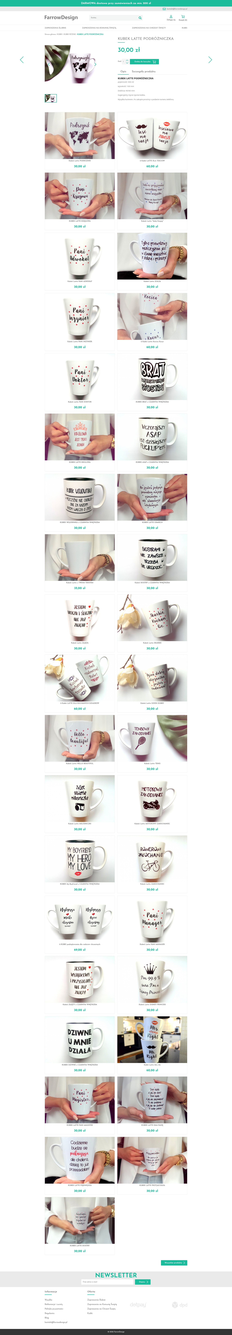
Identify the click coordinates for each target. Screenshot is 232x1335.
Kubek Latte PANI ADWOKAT (80, 281)
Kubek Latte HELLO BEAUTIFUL (79, 764)
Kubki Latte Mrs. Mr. (152, 1065)
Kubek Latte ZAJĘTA (79, 643)
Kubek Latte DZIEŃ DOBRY (152, 703)
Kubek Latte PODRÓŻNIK (80, 161)
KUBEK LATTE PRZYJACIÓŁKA (152, 1185)
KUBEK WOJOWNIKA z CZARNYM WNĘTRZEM (80, 522)
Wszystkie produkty (173, 1263)
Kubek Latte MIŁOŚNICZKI (79, 824)
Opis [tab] (123, 71)
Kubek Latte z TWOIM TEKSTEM (79, 583)
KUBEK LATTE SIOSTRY (80, 1246)
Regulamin (49, 1313)
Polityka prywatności (54, 1309)
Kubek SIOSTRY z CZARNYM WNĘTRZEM (152, 583)
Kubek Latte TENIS (152, 764)
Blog (47, 1318)
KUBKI (184, 28)
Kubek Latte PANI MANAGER (152, 944)
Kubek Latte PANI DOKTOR (79, 402)
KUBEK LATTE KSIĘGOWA (80, 221)
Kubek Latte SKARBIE (152, 643)
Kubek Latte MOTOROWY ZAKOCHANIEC (152, 824)
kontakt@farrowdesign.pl (177, 9)
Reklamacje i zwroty (54, 1304)
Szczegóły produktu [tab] (144, 71)
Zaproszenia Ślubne (96, 1300)
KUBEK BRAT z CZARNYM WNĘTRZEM (152, 402)
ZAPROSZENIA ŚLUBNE (55, 28)
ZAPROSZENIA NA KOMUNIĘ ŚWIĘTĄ (99, 28)
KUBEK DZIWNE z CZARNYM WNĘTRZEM (80, 1065)
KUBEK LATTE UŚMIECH (152, 522)
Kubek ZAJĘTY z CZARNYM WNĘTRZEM (80, 1005)
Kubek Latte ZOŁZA (152, 281)
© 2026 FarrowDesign (116, 1332)
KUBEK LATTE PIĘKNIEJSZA (80, 1185)
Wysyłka (48, 1300)
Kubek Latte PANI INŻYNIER (79, 342)
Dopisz (142, 1282)
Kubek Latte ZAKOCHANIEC (152, 884)
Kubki (90, 1313)
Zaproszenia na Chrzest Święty (101, 1309)
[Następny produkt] (209, 59)
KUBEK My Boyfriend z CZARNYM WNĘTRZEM (79, 884)
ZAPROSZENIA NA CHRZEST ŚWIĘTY (149, 28)
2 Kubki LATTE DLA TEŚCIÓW (152, 161)
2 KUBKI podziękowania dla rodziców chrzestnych (79, 944)
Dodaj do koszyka (142, 62)
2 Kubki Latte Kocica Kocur (152, 342)
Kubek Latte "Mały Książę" (152, 221)
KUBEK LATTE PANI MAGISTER (80, 1125)
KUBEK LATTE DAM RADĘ (152, 1125)
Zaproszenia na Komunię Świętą (102, 1304)
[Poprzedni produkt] (22, 59)
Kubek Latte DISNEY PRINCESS (152, 1005)
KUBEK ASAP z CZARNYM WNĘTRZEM (152, 462)
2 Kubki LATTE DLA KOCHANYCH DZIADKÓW (79, 703)
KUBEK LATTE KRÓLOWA (80, 462)
